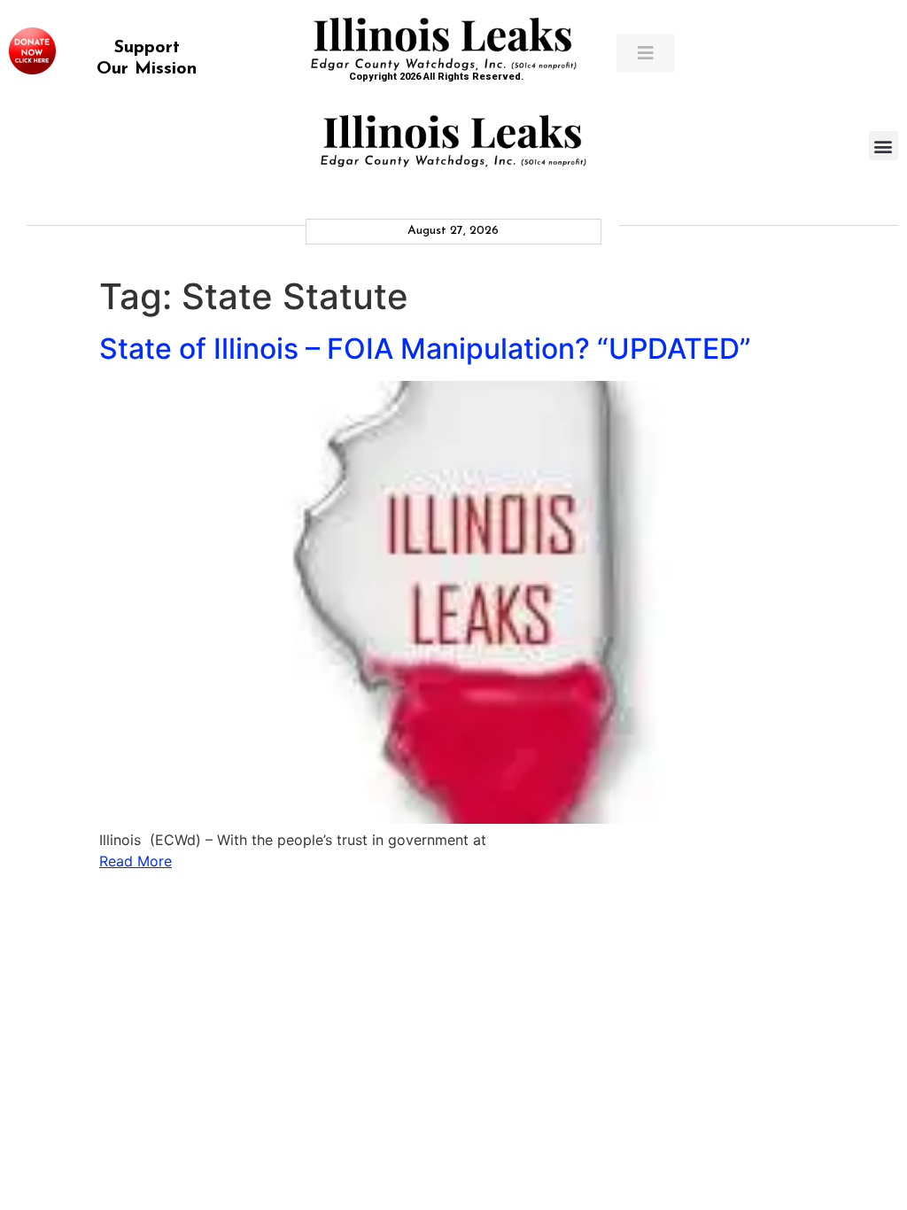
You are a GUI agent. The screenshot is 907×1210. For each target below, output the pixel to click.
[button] (883, 145)
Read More (135, 861)
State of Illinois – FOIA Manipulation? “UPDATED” (425, 348)
